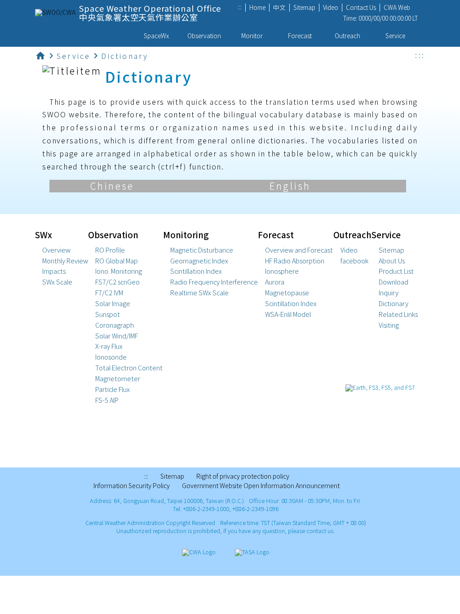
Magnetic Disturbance (201, 250)
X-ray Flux (109, 346)
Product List (396, 271)
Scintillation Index (196, 271)
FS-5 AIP (107, 400)
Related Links (398, 314)
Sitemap (304, 8)
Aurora (274, 281)
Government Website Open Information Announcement (261, 486)
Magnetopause (287, 292)
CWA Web (397, 8)
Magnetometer (117, 378)
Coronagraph (114, 325)
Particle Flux (112, 389)
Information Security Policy (131, 486)
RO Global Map (116, 260)
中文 (279, 8)
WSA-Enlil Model (288, 314)
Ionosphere (282, 271)
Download (393, 281)
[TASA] (252, 552)
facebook (354, 260)
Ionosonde (111, 356)
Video (330, 8)
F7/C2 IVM (109, 292)
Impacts (54, 271)
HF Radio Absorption (294, 260)
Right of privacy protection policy (242, 477)
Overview (56, 250)
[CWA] (199, 552)
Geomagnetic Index (199, 260)
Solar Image (112, 303)
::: (240, 7)
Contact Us (361, 8)
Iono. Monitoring (118, 271)
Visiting (389, 325)
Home (257, 8)
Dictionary (393, 303)
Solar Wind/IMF (116, 335)
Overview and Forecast (299, 250)
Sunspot (107, 314)
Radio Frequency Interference (214, 281)
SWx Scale (57, 281)
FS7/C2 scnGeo (117, 281)
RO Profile (110, 250)
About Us (392, 260)
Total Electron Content (129, 367)
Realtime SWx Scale (199, 292)
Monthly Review (65, 260)
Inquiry (388, 292)
